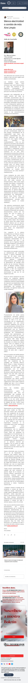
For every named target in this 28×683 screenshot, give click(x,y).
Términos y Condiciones (6, 658)
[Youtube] (9, 664)
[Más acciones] (23, 17)
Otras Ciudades (7, 530)
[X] (4, 664)
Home (3, 3)
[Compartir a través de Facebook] (4, 535)
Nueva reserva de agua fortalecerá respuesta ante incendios (13, 560)
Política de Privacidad (5, 659)
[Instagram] (7, 664)
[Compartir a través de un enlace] (11, 535)
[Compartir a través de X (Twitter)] (8, 535)
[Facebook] (2, 664)
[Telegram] (12, 664)
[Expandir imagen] (7, 34)
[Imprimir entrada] (14, 535)
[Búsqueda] (25, 8)
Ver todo (22, 542)
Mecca (5, 528)
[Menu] (8, 2)
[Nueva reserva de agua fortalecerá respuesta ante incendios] (14, 551)
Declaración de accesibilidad (7, 661)
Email (5, 626)
